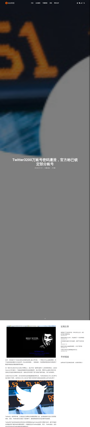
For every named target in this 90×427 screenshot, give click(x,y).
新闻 (47, 167)
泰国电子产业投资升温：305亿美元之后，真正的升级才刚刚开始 (72, 333)
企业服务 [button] (38, 3)
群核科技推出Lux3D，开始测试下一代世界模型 (72, 337)
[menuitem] (32, 3)
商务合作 (56, 3)
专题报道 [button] (45, 3)
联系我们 (80, 362)
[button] (77, 3)
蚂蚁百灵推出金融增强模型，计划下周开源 (71, 346)
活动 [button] (51, 3)
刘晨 (54, 167)
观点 (49, 167)
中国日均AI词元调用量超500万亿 (69, 349)
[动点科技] (9, 3)
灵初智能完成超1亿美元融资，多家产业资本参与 (72, 341)
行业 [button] (32, 3)
